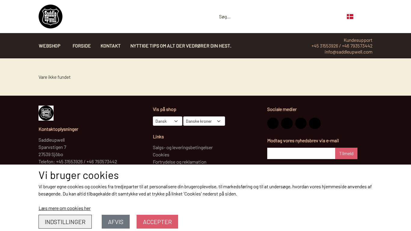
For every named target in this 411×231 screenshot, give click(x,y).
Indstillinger (65, 221)
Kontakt (110, 45)
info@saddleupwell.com (348, 51)
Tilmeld (346, 153)
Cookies (161, 154)
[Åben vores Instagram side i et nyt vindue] (273, 123)
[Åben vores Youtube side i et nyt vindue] (314, 123)
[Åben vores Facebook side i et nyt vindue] (286, 123)
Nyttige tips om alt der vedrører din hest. (180, 45)
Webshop (49, 45)
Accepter (157, 221)
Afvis (115, 221)
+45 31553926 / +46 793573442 (341, 45)
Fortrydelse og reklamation (179, 162)
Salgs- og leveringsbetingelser (183, 147)
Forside (82, 45)
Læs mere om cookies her (65, 208)
